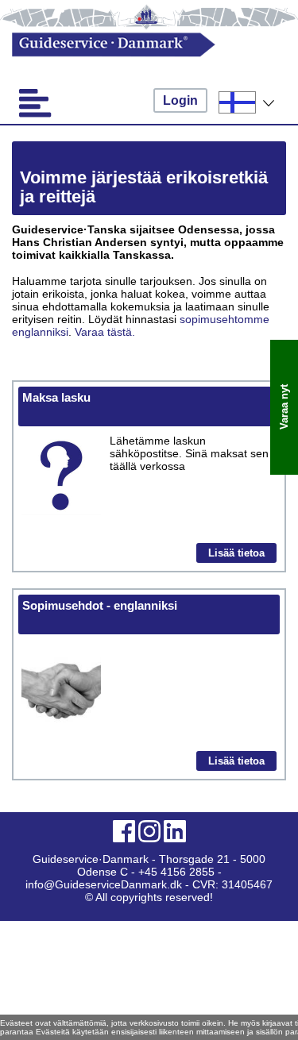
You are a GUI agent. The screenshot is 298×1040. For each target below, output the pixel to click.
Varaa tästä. (105, 331)
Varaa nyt (284, 407)
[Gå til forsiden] (135, 45)
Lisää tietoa (236, 553)
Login (180, 100)
